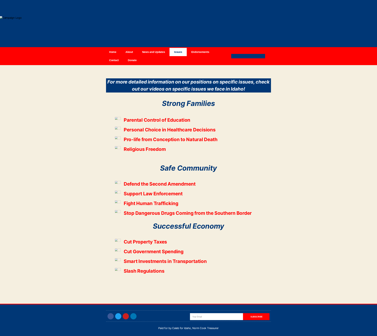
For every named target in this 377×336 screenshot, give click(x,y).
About (129, 52)
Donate (132, 60)
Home (112, 52)
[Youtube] (256, 56)
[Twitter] (245, 56)
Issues (178, 52)
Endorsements (200, 52)
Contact (114, 60)
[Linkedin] (250, 56)
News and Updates (153, 52)
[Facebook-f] (240, 56)
